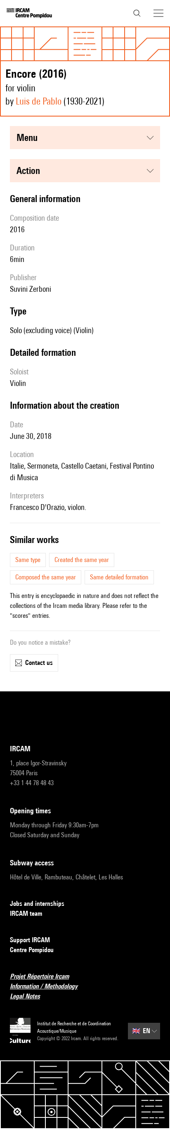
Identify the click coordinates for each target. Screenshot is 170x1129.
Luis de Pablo (38, 101)
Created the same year (81, 560)
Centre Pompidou (32, 950)
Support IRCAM (30, 940)
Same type (27, 560)
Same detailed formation (119, 577)
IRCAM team (26, 913)
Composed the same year (45, 577)
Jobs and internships (37, 903)
